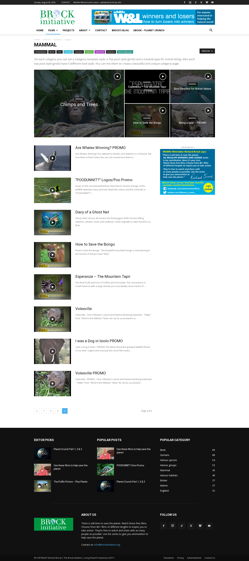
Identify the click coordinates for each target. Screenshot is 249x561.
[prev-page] (37, 411)
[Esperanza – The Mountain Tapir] (52, 287)
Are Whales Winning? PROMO (100, 148)
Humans (78, 52)
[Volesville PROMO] (52, 383)
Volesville (83, 309)
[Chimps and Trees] (79, 109)
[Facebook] (184, 2)
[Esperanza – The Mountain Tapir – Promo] (147, 86)
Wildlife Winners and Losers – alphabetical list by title (97, 2)
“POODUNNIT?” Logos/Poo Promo (103, 180)
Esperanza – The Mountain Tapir (102, 276)
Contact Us (209, 557)
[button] (211, 30)
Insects (89, 52)
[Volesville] (52, 319)
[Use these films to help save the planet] (42, 470)
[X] (201, 2)
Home (37, 39)
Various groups (125, 52)
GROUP (46, 39)
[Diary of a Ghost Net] (52, 222)
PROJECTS (68, 30)
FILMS (51, 30)
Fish (59, 52)
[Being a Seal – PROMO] (192, 120)
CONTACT (65, 2)
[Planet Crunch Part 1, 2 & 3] (42, 453)
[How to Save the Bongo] (147, 120)
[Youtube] (212, 2)
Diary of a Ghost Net (92, 212)
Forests (68, 52)
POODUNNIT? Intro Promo (130, 465)
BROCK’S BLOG (120, 30)
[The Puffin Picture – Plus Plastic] (42, 486)
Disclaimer (169, 557)
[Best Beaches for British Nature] (192, 86)
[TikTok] (195, 2)
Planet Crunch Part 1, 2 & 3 (68, 449)
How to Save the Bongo (95, 244)
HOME (40, 30)
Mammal (58, 39)
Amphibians (40, 52)
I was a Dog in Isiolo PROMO (99, 341)
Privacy (180, 557)
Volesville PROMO (90, 373)
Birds (52, 52)
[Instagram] (190, 2)
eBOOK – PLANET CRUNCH (148, 30)
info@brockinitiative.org (107, 544)
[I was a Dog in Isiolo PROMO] (52, 351)
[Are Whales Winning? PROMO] (52, 158)
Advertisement (194, 557)
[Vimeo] (206, 2)
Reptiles (111, 52)
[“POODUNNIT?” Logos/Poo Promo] (52, 190)
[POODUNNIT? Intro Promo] (105, 470)
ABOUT (83, 30)
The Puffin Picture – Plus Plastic (71, 481)
